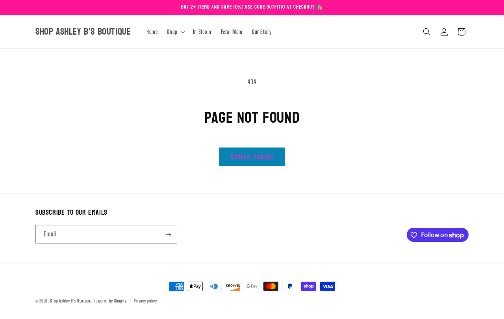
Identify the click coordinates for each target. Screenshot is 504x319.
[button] (175, 32)
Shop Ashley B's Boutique (71, 300)
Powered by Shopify (110, 300)
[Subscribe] (168, 234)
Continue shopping (252, 156)
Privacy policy (145, 300)
